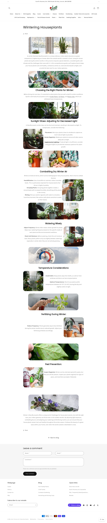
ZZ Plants (61, 96)
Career (9, 486)
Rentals (71, 495)
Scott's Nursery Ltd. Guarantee (77, 489)
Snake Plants (54, 96)
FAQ (9, 495)
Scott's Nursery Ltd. (15, 519)
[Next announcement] (99, 1)
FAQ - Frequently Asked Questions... (79, 492)
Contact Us (10, 492)
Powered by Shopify (24, 519)
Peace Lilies (71, 96)
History (9, 489)
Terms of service (49, 519)
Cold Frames (41, 489)
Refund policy (33, 519)
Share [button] (26, 33)
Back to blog (54, 438)
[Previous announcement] (8, 1)
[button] (9, 8)
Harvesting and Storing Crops (46, 495)
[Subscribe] (36, 505)
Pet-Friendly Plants (43, 486)
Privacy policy (41, 519)
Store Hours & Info (74, 486)
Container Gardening (44, 492)
